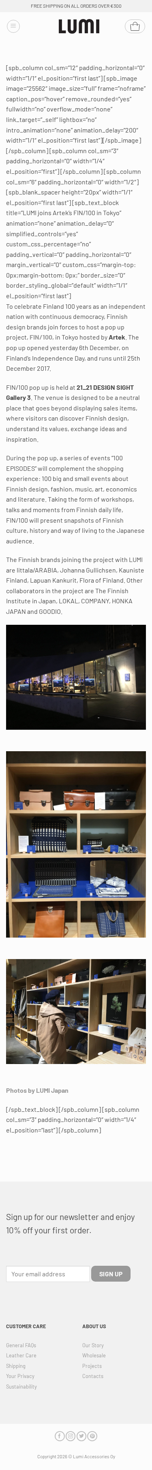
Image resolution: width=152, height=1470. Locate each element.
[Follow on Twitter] (81, 1436)
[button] (13, 26)
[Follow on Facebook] (59, 1436)
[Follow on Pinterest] (92, 1436)
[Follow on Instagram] (70, 1436)
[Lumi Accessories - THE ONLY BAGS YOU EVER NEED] (79, 26)
